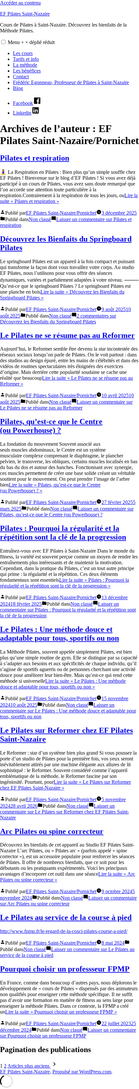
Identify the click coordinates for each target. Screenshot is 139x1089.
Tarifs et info (26, 59)
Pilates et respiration (34, 158)
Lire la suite (64, 583)
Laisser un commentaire (66, 404)
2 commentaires (58, 318)
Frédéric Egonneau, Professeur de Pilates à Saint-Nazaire (71, 82)
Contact (21, 76)
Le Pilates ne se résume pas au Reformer (67, 335)
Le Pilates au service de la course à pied (66, 917)
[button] (3, 42)
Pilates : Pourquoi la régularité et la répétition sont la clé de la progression (63, 532)
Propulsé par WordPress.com (81, 1071)
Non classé (40, 219)
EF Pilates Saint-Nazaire (25, 14)
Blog (18, 88)
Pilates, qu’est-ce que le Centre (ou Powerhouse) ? (51, 425)
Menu (31, 42)
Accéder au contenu (20, 3)
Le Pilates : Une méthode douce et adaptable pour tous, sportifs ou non (59, 633)
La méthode (25, 65)
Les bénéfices (27, 70)
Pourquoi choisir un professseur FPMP (65, 969)
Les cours (23, 53)
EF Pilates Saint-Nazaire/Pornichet (61, 213)
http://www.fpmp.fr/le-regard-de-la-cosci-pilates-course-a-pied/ (63, 931)
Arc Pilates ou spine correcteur (51, 831)
